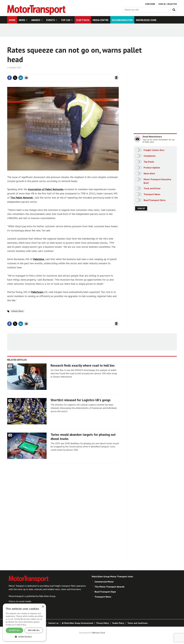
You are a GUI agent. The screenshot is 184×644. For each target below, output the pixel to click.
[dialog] (24, 622)
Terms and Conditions (137, 623)
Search (174, 9)
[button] (24, 636)
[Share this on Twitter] (15, 77)
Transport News (103, 596)
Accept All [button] (14, 630)
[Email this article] (26, 77)
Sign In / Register (167, 4)
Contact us (53, 623)
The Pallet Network (21, 197)
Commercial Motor (104, 581)
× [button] (43, 607)
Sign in (82, 72)
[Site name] (36, 13)
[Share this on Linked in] (20, 77)
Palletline (38, 259)
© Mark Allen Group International (77, 623)
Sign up (141, 208)
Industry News (17, 311)
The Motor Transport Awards (109, 586)
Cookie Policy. (21, 624)
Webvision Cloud (98, 633)
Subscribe (150, 4)
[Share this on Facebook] (9, 77)
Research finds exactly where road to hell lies (83, 365)
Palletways (37, 292)
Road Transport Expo (105, 591)
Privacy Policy (102, 623)
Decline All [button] (34, 630)
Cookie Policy (118, 623)
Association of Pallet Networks (46, 189)
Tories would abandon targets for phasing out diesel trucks (83, 436)
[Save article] (116, 77)
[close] (118, 72)
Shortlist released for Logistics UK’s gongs (81, 400)
